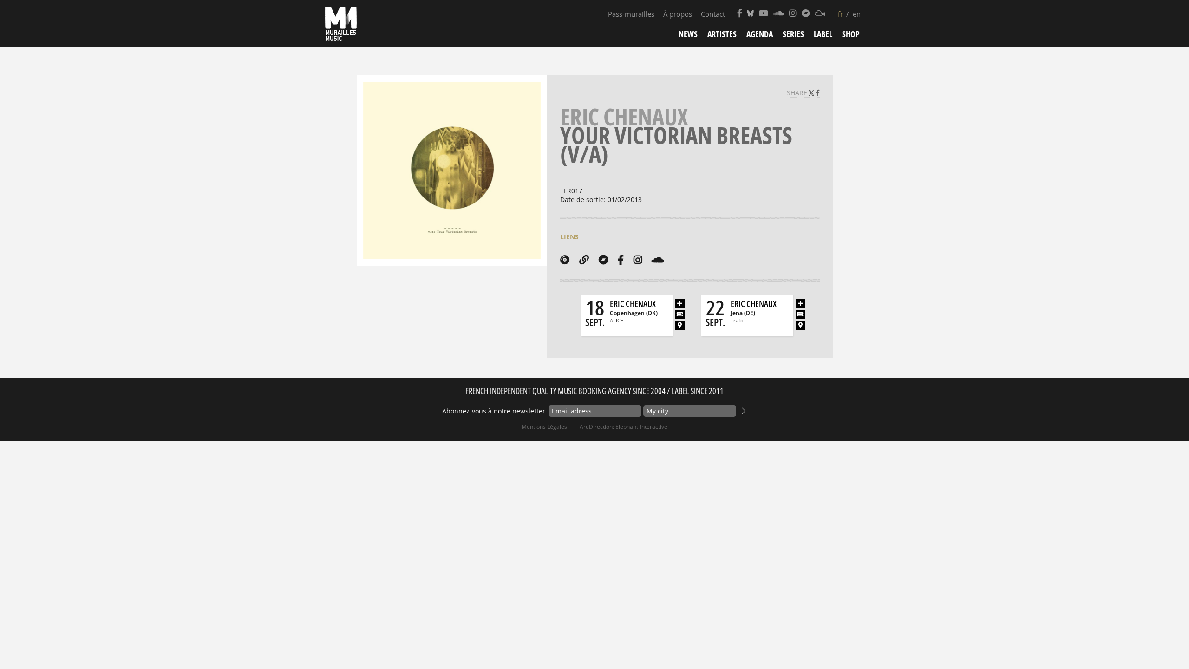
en (857, 14)
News (688, 33)
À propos (677, 14)
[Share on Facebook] (818, 92)
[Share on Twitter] (812, 92)
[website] (584, 259)
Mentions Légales (544, 427)
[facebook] (621, 259)
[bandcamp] (603, 259)
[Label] (564, 259)
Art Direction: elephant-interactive (623, 427)
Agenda (759, 33)
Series (793, 33)
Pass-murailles (631, 14)
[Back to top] (1163, 643)
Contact (713, 14)
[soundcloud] (658, 259)
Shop (851, 33)
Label (823, 33)
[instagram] (638, 259)
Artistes (722, 33)
